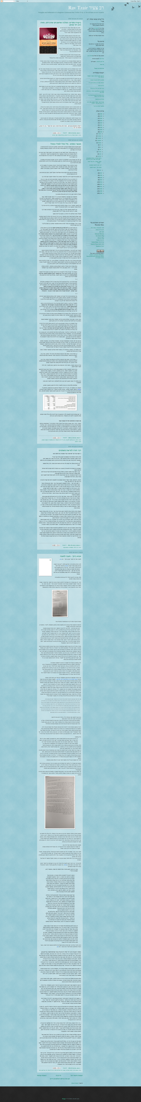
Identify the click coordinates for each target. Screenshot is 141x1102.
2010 (101, 188)
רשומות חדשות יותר (76, 1075)
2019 (101, 129)
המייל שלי (101, 58)
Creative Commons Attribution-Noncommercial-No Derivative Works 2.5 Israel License (95, 256)
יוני (100, 147)
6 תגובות (65, 437)
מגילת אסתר (61, 135)
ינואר (100, 170)
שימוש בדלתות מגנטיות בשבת (97, 80)
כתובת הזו (96, 28)
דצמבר (99, 133)
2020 (101, 127)
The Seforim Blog (100, 236)
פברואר (99, 156)
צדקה (80, 441)
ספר (56, 135)
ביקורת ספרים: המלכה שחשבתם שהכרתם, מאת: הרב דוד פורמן (93, 159)
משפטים (71, 547)
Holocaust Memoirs (99, 233)
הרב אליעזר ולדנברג (70, 440)
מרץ (100, 154)
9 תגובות (65, 1068)
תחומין (76, 441)
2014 (101, 179)
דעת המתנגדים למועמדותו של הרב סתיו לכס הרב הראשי (96, 96)
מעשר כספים (45, 440)
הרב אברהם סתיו (58, 1070)
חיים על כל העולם (100, 229)
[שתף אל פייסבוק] (55, 133)
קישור (79, 389)
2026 (101, 114)
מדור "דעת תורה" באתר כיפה (97, 227)
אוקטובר (99, 138)
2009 (101, 191)
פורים (53, 135)
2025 (101, 116)
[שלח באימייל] (60, 133)
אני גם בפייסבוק (100, 61)
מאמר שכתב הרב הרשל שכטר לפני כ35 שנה (66, 679)
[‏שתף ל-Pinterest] (53, 133)
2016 (101, 175)
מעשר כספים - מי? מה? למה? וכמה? (65, 144)
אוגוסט (99, 142)
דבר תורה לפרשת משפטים (70, 450)
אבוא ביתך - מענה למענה (70, 556)
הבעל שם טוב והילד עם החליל (97, 88)
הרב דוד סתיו (51, 1070)
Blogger (64, 1098)
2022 (101, 122)
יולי (100, 145)
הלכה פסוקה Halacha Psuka (97, 244)
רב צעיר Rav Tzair (86, 7)
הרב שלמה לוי (51, 440)
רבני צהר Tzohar (100, 240)
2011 (101, 186)
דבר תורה (76, 547)
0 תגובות (65, 133)
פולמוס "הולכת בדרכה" (99, 106)
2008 (101, 193)
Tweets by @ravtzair (99, 68)
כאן (60, 559)
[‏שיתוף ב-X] (57, 133)
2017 (101, 173)
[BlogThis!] (58, 133)
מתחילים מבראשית (99, 99)
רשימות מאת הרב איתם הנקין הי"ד (96, 82)
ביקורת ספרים (75, 135)
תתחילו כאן (90, 55)
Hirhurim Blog (101, 238)
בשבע (64, 1070)
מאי (100, 149)
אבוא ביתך (75, 1070)
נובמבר (99, 136)
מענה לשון (101, 231)
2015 (101, 177)
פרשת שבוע (66, 547)
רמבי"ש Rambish (100, 246)
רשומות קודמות (42, 1075)
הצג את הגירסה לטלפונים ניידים (60, 1079)
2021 (101, 125)
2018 (101, 132)
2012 (101, 184)
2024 (101, 118)
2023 (101, 120)
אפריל (99, 151)
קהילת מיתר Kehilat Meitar (98, 242)
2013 (101, 182)
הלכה (76, 440)
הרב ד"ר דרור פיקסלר (60, 440)
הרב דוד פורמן (68, 135)
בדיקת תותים (101, 85)
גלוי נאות (102, 64)
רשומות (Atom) (74, 1083)
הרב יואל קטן (44, 1070)
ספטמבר (99, 140)
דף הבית (58, 1075)
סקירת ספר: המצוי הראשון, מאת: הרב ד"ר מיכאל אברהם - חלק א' (95, 102)
